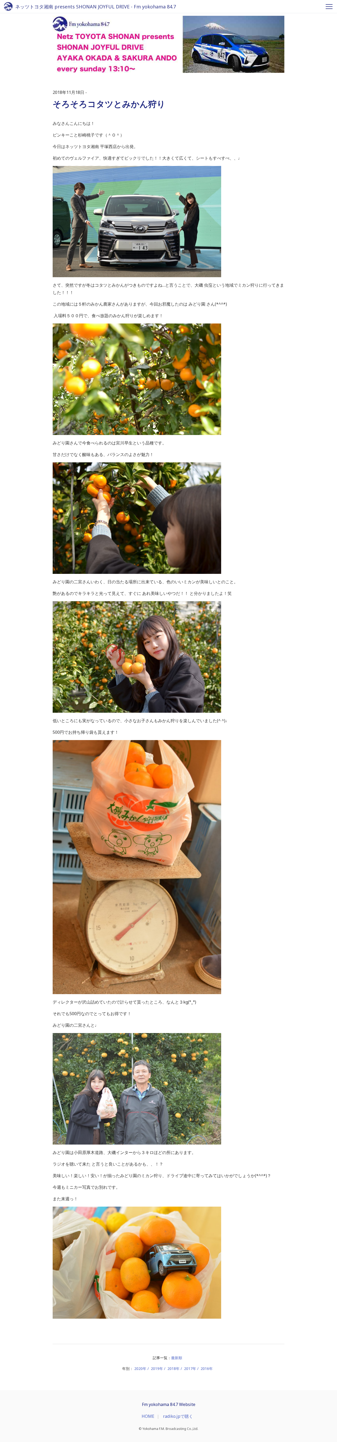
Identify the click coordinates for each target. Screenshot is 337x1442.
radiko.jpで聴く (178, 1416)
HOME (148, 1416)
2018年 (173, 1368)
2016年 (207, 1368)
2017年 (190, 1368)
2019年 (157, 1368)
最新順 (176, 1357)
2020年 (140, 1368)
